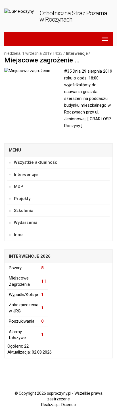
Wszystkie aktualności (36, 162)
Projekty (22, 198)
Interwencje (77, 53)
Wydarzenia (25, 222)
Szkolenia (24, 210)
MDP (18, 186)
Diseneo (68, 404)
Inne (18, 234)
